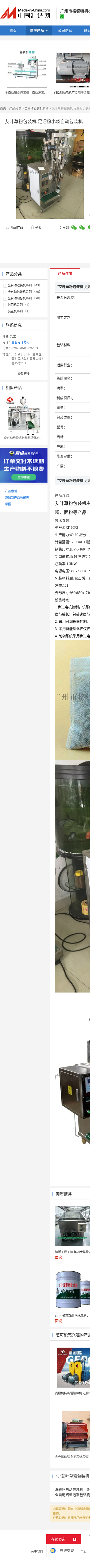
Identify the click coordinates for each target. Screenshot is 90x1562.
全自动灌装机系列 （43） (25, 285)
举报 (38, 227)
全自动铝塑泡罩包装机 (72, 1494)
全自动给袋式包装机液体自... (23, 438)
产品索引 (11, 491)
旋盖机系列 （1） (19, 311)
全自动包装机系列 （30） (25, 292)
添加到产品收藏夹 (17, 498)
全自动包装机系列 (36, 108)
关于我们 (37, 1552)
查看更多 (24, 374)
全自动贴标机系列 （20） (25, 298)
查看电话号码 (21, 342)
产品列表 (15, 108)
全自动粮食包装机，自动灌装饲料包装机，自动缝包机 (41, 92)
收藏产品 (16, 227)
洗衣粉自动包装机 (69, 1489)
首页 (3, 108)
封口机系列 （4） (19, 305)
